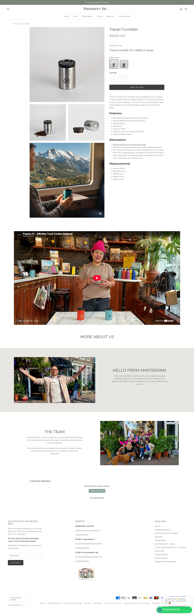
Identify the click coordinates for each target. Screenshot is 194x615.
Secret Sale (159, 551)
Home (66, 16)
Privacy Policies (161, 554)
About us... (111, 16)
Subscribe (15, 563)
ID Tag (99, 16)
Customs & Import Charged (166, 533)
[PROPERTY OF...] (97, 9)
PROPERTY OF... (18, 605)
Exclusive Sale (124, 16)
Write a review (97, 491)
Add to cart (137, 87)
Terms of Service (161, 558)
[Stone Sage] (123, 64)
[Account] (180, 9)
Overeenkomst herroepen (165, 561)
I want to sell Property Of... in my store (170, 547)
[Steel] (113, 64)
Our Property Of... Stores (165, 544)
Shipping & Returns (163, 530)
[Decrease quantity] (112, 77)
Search (157, 526)
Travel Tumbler (25, 24)
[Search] (8, 9)
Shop (75, 16)
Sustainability (87, 16)
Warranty (158, 537)
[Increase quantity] (125, 77)
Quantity (113, 73)
